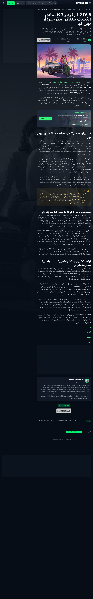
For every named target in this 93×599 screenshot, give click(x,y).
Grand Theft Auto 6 (74, 9)
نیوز (89, 342)
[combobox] (55, 3)
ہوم (90, 9)
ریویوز (89, 337)
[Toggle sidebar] (3, 3)
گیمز (89, 327)
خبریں (85, 9)
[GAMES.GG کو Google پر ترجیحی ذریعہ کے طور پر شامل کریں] (43, 40)
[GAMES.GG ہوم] (81, 3)
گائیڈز (89, 332)
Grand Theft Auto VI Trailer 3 (65, 82)
